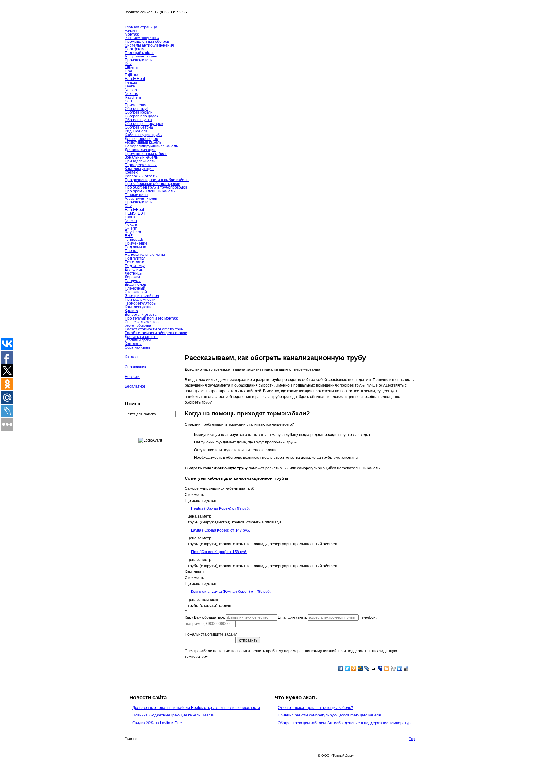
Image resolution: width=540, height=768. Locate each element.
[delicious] (406, 668)
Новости (132, 376)
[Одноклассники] (354, 668)
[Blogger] (386, 668)
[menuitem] (300, 527)
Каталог (132, 357)
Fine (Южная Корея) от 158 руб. (219, 552)
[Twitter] (347, 668)
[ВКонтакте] (341, 668)
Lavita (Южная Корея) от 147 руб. (220, 530)
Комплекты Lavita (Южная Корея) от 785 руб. (231, 591)
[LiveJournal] (367, 668)
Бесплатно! (135, 386)
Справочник (135, 367)
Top (412, 739)
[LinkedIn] (400, 668)
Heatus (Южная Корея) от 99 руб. (220, 508)
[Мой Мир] (360, 668)
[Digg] (393, 668)
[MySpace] (380, 668)
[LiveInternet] (373, 668)
